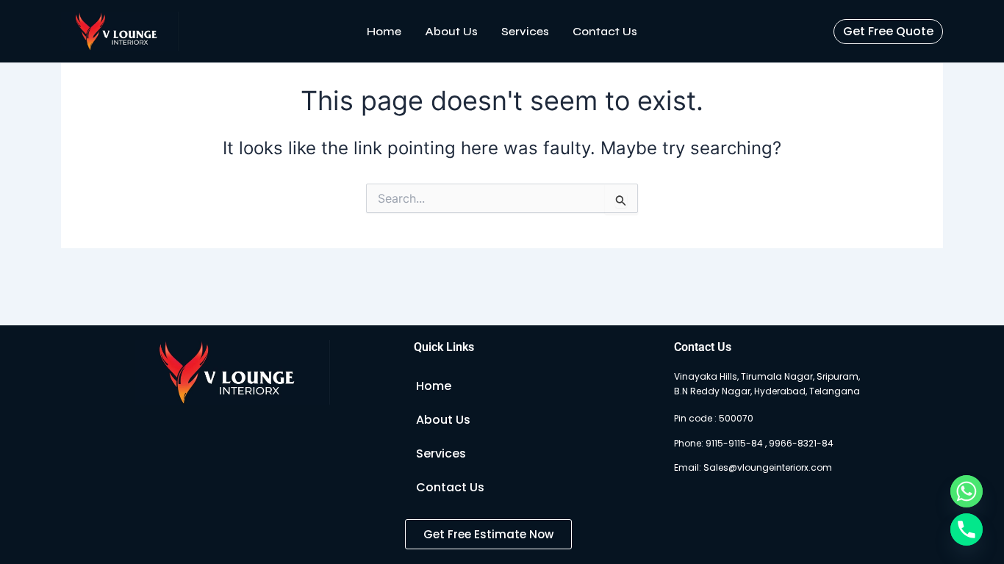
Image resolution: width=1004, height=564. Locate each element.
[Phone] (966, 529)
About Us (451, 31)
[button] (888, 31)
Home (384, 31)
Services (525, 31)
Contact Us (605, 31)
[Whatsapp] (966, 491)
